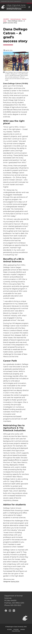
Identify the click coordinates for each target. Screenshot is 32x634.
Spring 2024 (15, 581)
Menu (29, 7)
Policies (16, 629)
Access (9, 629)
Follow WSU (16, 631)
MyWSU (23, 629)
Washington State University (11, 1)
